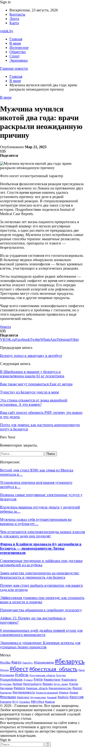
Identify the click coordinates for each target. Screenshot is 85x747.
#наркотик (6, 692)
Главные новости (14, 68)
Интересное (19, 48)
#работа (63, 697)
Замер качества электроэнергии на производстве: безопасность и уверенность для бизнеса (39, 575)
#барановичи (44, 662)
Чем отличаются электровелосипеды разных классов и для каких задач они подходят (42, 534)
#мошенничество (60, 688)
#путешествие (38, 697)
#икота (5, 327)
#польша (8, 696)
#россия (76, 697)
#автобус (27, 662)
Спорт (14, 56)
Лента (14, 19)
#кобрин (17, 684)
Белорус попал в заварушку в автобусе (31, 356)
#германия (7, 675)
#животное (52, 679)
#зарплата (69, 679)
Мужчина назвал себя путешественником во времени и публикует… (36, 521)
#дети (38, 679)
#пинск (63, 692)
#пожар (73, 692)
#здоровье (6, 683)
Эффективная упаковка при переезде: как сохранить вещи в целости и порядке (42, 600)
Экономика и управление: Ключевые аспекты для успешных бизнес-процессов (40, 645)
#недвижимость (24, 692)
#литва (73, 684)
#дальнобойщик (11, 679)
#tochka (5, 662)
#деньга (28, 679)
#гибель (22, 675)
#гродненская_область (42, 675)
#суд (15, 701)
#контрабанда (32, 684)
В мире (15, 43)
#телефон (24, 701)
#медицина (6, 688)
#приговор (23, 697)
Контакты (17, 14)
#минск (19, 688)
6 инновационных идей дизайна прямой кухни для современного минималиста (41, 632)
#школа (50, 701)
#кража (47, 684)
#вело (81, 670)
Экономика (18, 60)
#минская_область (37, 688)
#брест (19, 668)
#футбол (37, 701)
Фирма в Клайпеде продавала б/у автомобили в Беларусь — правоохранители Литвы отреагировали (40, 548)
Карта (14, 23)
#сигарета (5, 701)
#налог (77, 688)
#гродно (61, 675)
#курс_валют (61, 683)
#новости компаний (47, 692)
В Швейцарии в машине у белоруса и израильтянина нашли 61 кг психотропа (32, 374)
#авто (16, 662)
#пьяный (52, 697)
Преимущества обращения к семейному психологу (41, 610)
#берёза (4, 670)
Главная (15, 39)
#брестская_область (53, 669)
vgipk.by (6, 31)
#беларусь (70, 661)
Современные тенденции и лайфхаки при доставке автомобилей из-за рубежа (41, 563)
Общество (17, 52)
